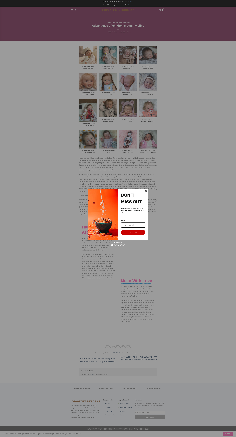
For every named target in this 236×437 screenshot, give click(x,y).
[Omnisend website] (118, 244)
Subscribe (133, 232)
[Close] (146, 191)
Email (123, 220)
